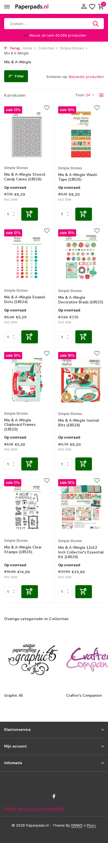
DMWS (77, 825)
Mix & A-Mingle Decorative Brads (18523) (80, 300)
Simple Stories (72, 48)
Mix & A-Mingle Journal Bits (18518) (78, 423)
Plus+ (91, 825)
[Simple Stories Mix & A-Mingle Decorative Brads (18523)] (81, 257)
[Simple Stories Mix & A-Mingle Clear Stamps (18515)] (27, 507)
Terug (14, 48)
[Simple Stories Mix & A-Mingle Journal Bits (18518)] (81, 380)
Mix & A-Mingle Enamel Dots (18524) (24, 300)
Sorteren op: (57, 76)
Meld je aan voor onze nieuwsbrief (34, 808)
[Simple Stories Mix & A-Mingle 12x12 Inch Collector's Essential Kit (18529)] (81, 507)
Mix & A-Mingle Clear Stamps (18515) (23, 550)
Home (27, 48)
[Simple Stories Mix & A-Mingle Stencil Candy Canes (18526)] (27, 134)
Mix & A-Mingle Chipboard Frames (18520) (19, 425)
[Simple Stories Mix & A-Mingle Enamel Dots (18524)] (27, 257)
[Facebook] (54, 796)
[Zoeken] (96, 23)
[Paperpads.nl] (31, 7)
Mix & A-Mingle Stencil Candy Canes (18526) (24, 177)
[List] (101, 95)
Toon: (80, 95)
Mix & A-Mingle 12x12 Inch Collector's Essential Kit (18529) (81, 552)
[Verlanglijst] (92, 7)
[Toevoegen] (29, 214)
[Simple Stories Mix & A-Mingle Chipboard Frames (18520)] (27, 380)
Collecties (46, 48)
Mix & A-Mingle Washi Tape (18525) (77, 177)
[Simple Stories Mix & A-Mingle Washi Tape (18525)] (81, 134)
